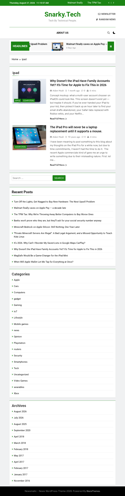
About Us (62, 32)
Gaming (18, 305)
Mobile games (21, 324)
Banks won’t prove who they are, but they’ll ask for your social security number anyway (57, 220)
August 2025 (20, 424)
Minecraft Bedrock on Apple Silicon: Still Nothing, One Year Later (47, 227)
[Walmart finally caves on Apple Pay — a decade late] (53, 48)
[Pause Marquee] (111, 46)
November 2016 (22, 480)
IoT (15, 311)
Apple (17, 100)
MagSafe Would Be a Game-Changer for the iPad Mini (41, 255)
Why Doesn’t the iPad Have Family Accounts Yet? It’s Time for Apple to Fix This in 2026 (58, 249)
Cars (16, 286)
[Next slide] (113, 3)
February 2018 (21, 449)
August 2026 (20, 411)
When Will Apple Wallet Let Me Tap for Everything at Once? (43, 261)
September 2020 (22, 430)
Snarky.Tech (63, 14)
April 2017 (19, 462)
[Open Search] (108, 33)
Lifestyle (18, 317)
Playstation (19, 343)
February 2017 (21, 468)
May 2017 (19, 455)
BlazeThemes (93, 491)
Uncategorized (21, 374)
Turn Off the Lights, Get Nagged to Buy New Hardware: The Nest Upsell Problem (54, 201)
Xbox (16, 393)
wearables (19, 387)
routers (17, 349)
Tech (16, 368)
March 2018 (20, 443)
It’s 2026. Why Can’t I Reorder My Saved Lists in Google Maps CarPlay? (49, 243)
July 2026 (18, 417)
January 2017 (20, 474)
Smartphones (20, 362)
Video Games (21, 380)
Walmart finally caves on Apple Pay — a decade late (75, 3)
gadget (17, 298)
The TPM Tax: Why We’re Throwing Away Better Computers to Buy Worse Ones (92, 3)
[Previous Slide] (109, 3)
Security (18, 355)
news (16, 330)
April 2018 (19, 436)
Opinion (18, 336)
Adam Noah (58, 90)
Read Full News (57, 118)
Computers (28, 100)
